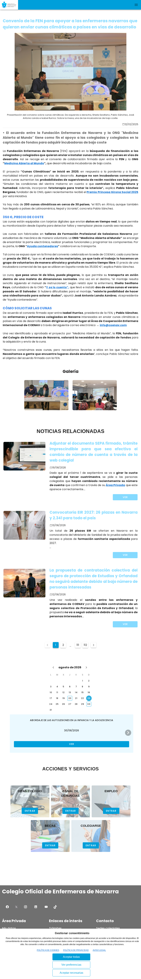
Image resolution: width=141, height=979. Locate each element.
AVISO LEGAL (99, 950)
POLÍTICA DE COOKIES (48, 950)
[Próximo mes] (86, 667)
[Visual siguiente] (128, 733)
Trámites (55, 928)
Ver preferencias (71, 964)
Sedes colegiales (108, 928)
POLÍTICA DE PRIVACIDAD (76, 950)
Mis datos (9, 928)
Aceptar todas (71, 956)
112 (85, 645)
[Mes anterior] (53, 667)
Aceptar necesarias (71, 972)
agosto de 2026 (69, 667)
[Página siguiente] (93, 645)
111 (78, 645)
